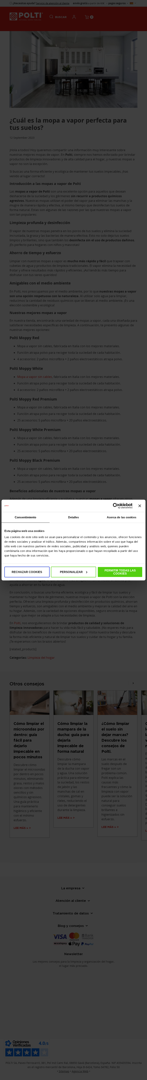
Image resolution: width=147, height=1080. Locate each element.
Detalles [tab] (73, 517)
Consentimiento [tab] (25, 517)
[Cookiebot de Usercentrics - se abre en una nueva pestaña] (115, 506)
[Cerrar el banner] (140, 506)
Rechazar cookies (27, 571)
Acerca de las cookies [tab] (121, 517)
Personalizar (71, 571)
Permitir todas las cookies (120, 572)
